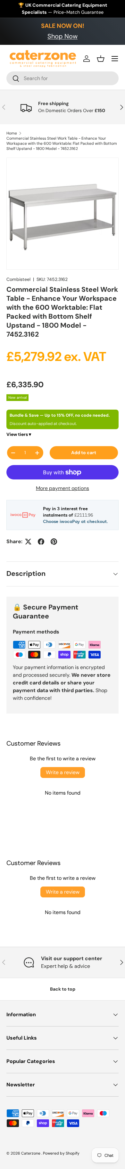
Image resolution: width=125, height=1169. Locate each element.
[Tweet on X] (28, 541)
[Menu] (115, 59)
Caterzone (31, 1153)
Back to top (62, 989)
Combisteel (18, 279)
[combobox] (62, 78)
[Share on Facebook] (41, 541)
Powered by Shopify (61, 1153)
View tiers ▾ (18, 434)
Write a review (62, 772)
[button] (101, 59)
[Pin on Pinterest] (53, 541)
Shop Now (62, 36)
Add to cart (83, 452)
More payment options (62, 488)
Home (11, 133)
